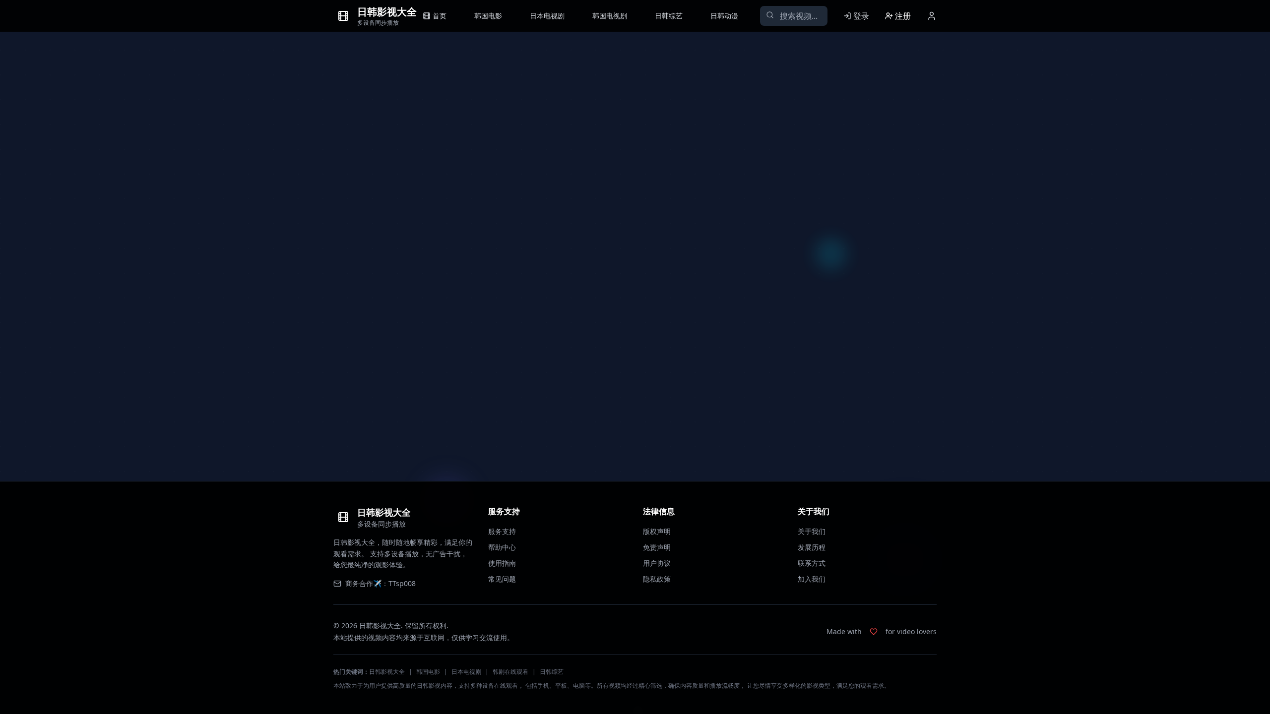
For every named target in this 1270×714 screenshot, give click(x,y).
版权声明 (657, 531)
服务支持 (502, 531)
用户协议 (657, 563)
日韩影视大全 (387, 671)
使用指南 (502, 563)
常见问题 (502, 579)
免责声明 (657, 547)
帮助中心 (502, 547)
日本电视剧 (466, 671)
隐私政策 (657, 579)
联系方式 (812, 563)
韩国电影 (428, 671)
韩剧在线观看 (510, 671)
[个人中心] (932, 16)
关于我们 (812, 531)
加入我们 (812, 579)
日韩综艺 (552, 671)
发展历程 (812, 547)
